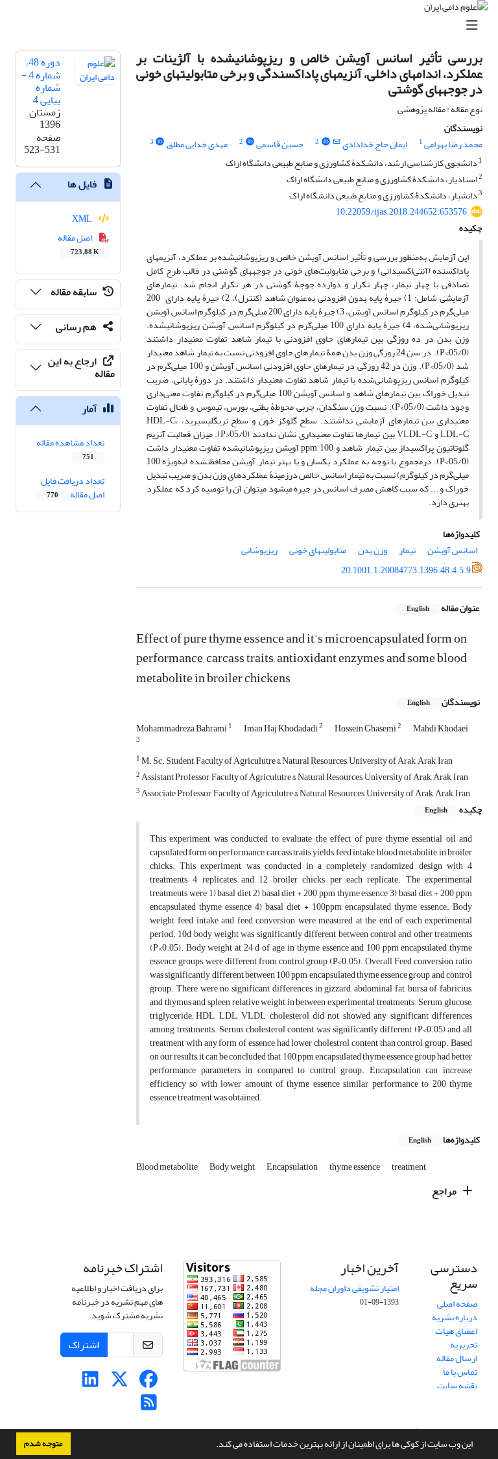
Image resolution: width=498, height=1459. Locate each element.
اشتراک (84, 1345)
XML (82, 219)
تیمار (407, 550)
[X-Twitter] (120, 1383)
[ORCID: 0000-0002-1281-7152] (160, 142)
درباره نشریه (454, 1317)
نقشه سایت (457, 1385)
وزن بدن (372, 550)
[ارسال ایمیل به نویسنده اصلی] (337, 142)
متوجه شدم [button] (43, 1443)
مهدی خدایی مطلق (197, 144)
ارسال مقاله (456, 1358)
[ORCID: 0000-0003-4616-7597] (249, 142)
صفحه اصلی (457, 1303)
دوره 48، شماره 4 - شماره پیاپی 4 (40, 81)
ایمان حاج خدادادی (374, 144)
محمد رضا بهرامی (453, 144)
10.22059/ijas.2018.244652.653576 (401, 211)
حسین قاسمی (279, 144)
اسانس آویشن (452, 550)
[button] (213, 1445)
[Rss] (149, 1406)
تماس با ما (460, 1372)
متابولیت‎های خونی (317, 550)
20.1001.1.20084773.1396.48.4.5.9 (406, 570)
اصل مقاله (79, 244)
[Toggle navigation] (253, 25)
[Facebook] (149, 1383)
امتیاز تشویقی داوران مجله (354, 1288)
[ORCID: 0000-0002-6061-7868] (325, 142)
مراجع (445, 1191)
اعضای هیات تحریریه (456, 1337)
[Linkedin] (90, 1383)
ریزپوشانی (259, 550)
